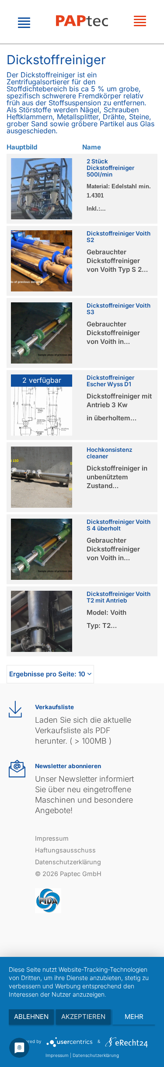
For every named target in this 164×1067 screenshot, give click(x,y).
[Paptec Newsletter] (17, 769)
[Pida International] (48, 899)
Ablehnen (31, 1016)
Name (91, 147)
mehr (134, 1016)
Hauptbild (22, 147)
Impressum (52, 838)
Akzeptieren (83, 1016)
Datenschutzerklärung (68, 862)
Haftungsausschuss (65, 850)
